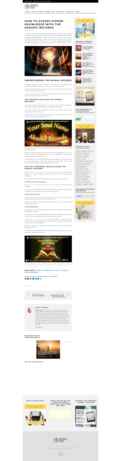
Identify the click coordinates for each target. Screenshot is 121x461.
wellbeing (78, 184)
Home (26, 1)
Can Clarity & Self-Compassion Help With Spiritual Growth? (88, 64)
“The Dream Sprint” (43, 311)
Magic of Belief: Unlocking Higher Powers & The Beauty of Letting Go (88, 72)
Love (53, 11)
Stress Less (69, 11)
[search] (93, 196)
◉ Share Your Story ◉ (39, 1)
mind (26, 285)
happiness (85, 156)
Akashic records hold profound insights (40, 172)
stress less (85, 179)
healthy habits (79, 161)
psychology (84, 174)
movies (77, 174)
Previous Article (36, 293)
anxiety (78, 151)
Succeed (47, 11)
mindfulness (30, 285)
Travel (77, 11)
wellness (85, 184)
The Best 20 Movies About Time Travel (38, 295)
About (30, 1)
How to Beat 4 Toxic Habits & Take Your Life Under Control (58, 295)
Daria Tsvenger (29, 30)
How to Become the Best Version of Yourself (88, 48)
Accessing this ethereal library (33, 94)
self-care (87, 176)
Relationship (79, 176)
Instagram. (37, 324)
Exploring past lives (30, 184)
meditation (83, 166)
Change (40, 11)
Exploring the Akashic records (33, 219)
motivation (86, 171)
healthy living (89, 161)
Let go (34, 11)
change (83, 151)
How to (28, 11)
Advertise (48, 1)
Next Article (61, 293)
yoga (91, 184)
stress (78, 179)
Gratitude (78, 156)
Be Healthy (60, 11)
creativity (90, 151)
